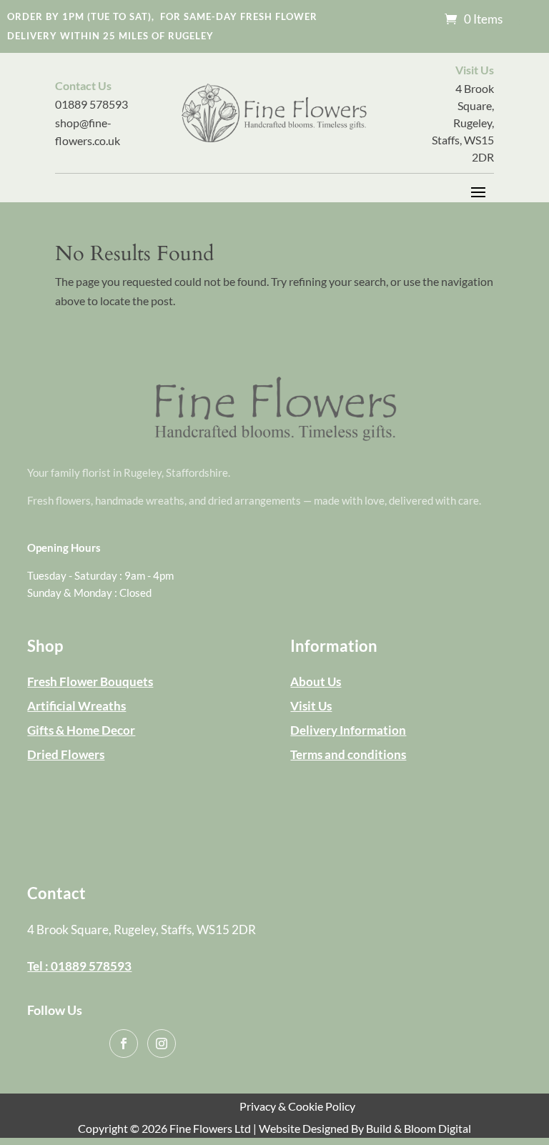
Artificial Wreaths (76, 705)
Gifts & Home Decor (81, 730)
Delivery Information (348, 730)
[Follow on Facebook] (123, 1043)
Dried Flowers (65, 754)
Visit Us (311, 705)
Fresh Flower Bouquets (90, 681)
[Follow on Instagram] (161, 1043)
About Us (315, 681)
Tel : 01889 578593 (79, 965)
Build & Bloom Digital (418, 1128)
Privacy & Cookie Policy (297, 1106)
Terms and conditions (348, 754)
